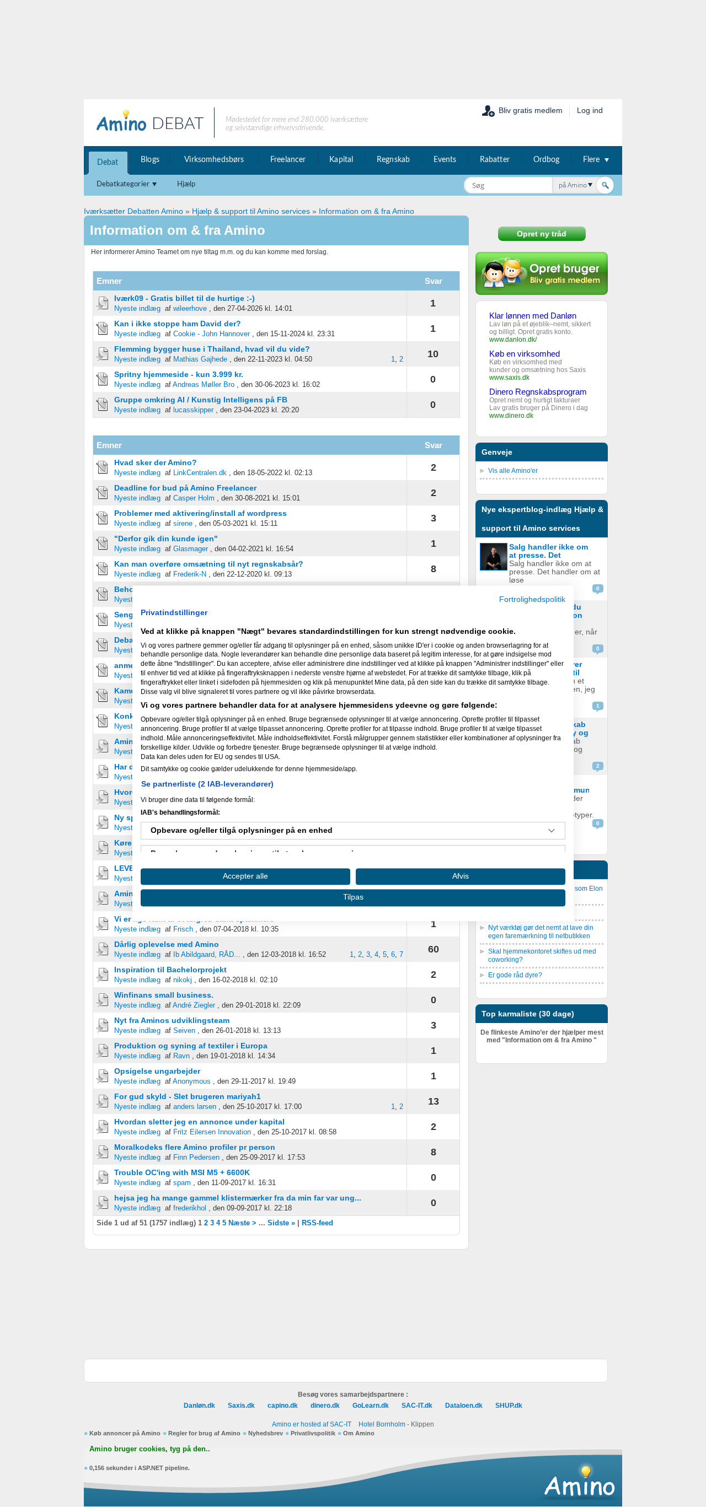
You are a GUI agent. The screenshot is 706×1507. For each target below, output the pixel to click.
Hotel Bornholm (382, 1424)
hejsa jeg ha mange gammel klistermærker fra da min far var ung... (237, 1197)
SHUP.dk (508, 1405)
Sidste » (281, 1223)
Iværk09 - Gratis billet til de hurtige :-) (184, 298)
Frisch (183, 929)
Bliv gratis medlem (531, 110)
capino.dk (283, 1405)
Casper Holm (194, 498)
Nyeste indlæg (137, 309)
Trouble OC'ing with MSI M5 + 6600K (182, 1172)
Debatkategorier (123, 184)
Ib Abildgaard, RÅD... (206, 955)
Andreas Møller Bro (203, 385)
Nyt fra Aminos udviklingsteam (171, 1020)
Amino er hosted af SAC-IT (311, 1424)
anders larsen (194, 1107)
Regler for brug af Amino (204, 1433)
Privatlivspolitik (313, 1433)
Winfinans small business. (163, 995)
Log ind (590, 110)
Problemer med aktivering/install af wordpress (200, 513)
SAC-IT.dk (417, 1405)
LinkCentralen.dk (200, 473)
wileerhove (190, 309)
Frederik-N (189, 574)
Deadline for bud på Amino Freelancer (185, 487)
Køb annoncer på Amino (125, 1433)
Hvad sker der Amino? (155, 462)
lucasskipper (193, 410)
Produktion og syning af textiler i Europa (191, 1045)
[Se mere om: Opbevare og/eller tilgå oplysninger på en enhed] (551, 830)
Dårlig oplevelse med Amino (166, 944)
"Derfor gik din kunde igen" (166, 538)
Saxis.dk (241, 1405)
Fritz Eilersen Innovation (212, 1132)
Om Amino (359, 1433)
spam (182, 1183)
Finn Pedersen (196, 1157)
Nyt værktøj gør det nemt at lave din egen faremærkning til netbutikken (540, 932)
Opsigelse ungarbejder (157, 1071)
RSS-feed (317, 1223)
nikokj (182, 980)
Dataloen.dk (464, 1405)
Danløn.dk (199, 1405)
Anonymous (192, 1081)
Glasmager (190, 549)
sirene (182, 524)
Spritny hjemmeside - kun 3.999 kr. (178, 374)
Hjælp (186, 184)
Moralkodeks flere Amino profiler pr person (194, 1147)
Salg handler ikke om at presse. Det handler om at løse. (548, 555)
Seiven (184, 1031)
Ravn (181, 1056)
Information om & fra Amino (366, 211)
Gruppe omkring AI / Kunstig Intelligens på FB (200, 399)
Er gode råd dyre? (515, 975)
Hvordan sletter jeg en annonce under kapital (199, 1121)
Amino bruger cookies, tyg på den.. (149, 1449)
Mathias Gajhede (200, 359)
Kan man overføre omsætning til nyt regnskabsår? (208, 563)
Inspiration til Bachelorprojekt (170, 969)
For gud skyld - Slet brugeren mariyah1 (187, 1096)
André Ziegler (194, 1005)
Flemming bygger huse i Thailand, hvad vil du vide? (212, 349)
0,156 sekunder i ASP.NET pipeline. (139, 1468)
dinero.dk (325, 1405)
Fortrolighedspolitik (532, 599)
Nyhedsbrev (265, 1433)
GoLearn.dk (370, 1405)
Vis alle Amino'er (513, 471)
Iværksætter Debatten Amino (133, 211)
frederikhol (189, 1208)
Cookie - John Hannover (211, 334)
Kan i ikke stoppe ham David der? (177, 323)
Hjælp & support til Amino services (251, 211)
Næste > (242, 1223)
